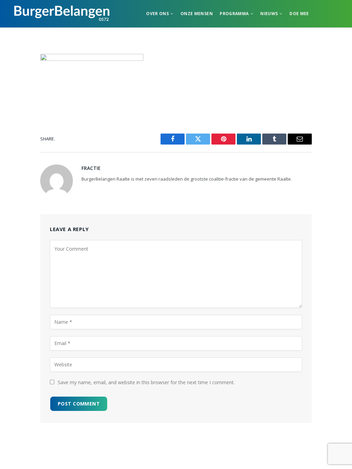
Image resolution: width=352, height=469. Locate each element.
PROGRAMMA (234, 13)
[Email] (19, 147)
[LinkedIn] (19, 112)
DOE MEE (299, 13)
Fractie (91, 168)
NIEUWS (269, 13)
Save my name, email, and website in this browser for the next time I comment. (146, 382)
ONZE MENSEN (196, 13)
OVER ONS (157, 13)
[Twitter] (19, 94)
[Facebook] (19, 77)
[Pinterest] (19, 129)
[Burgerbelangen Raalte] (61, 13)
